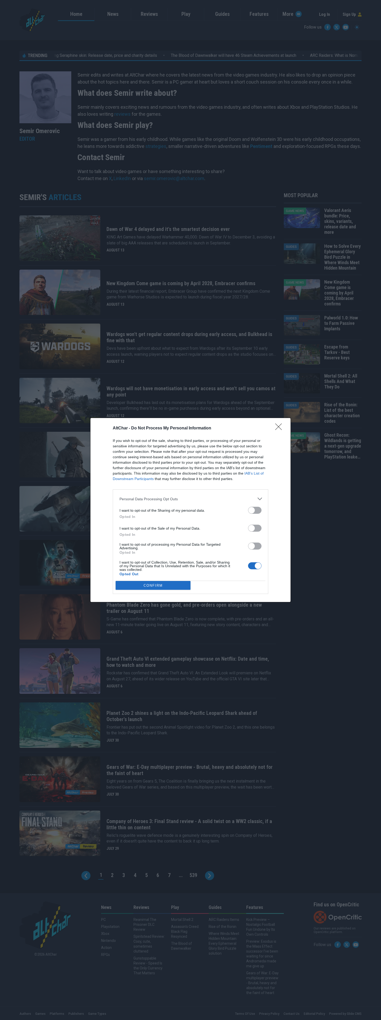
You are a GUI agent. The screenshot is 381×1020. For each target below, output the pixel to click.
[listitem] (190, 499)
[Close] (280, 428)
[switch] (255, 510)
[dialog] (190, 510)
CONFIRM (153, 585)
